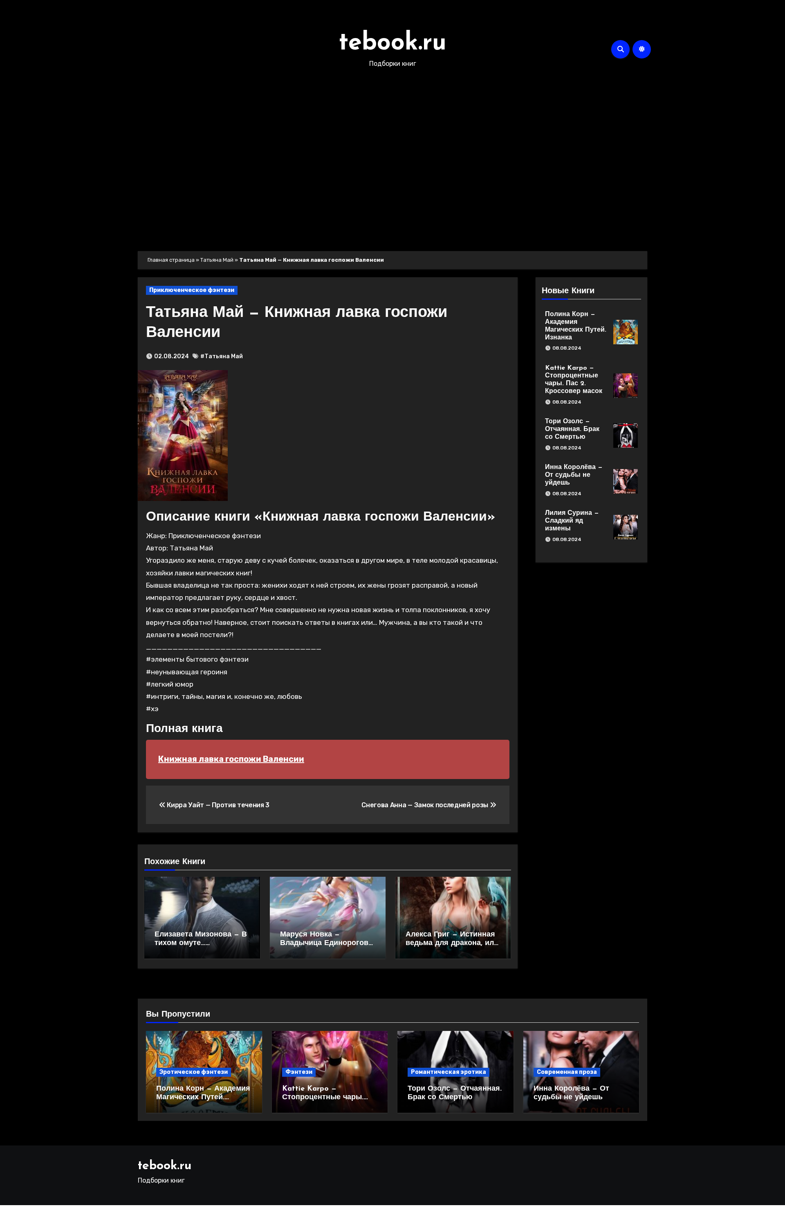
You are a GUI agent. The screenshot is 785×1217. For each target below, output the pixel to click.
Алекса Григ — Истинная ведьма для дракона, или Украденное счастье (452, 943)
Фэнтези (298, 1072)
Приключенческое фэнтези (191, 290)
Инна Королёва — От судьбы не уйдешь (574, 475)
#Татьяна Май (221, 356)
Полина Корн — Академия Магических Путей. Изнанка (203, 1097)
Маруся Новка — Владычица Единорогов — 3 (324, 943)
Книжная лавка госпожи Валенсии (231, 759)
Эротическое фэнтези (193, 1072)
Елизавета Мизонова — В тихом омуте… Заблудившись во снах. (201, 943)
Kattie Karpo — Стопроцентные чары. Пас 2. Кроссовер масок (326, 1097)
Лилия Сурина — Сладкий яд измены (572, 521)
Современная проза (567, 1072)
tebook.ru (392, 43)
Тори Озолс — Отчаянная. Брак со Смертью (572, 429)
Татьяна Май (216, 260)
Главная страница (171, 260)
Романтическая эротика (448, 1072)
